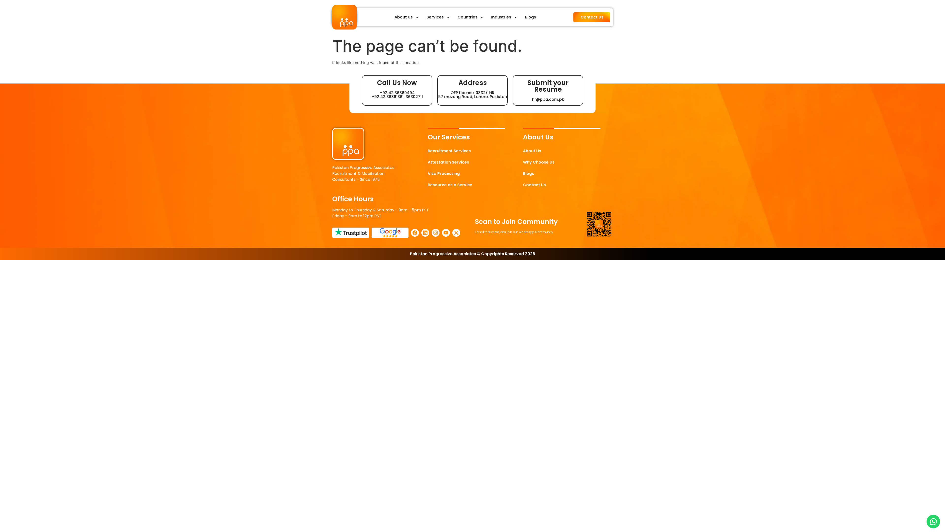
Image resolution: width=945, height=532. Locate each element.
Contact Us (534, 185)
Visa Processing (444, 173)
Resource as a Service (450, 185)
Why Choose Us (538, 162)
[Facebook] (415, 233)
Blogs (530, 17)
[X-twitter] (456, 233)
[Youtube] (446, 233)
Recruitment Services (449, 151)
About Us (403, 17)
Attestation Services (448, 162)
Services (435, 17)
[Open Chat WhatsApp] (933, 521)
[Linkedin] (425, 233)
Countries (467, 17)
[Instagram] (436, 233)
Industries (501, 17)
